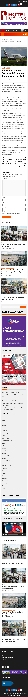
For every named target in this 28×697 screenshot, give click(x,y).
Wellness (4, 491)
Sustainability (5, 481)
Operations (4, 468)
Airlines (3, 67)
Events (3, 443)
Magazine (4, 453)
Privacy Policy (5, 663)
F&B (3, 445)
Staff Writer (5, 79)
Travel (12, 267)
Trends (3, 488)
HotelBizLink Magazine (7, 657)
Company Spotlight (6, 433)
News (3, 463)
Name (4, 197)
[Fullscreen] (24, 534)
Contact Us (4, 659)
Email (4, 202)
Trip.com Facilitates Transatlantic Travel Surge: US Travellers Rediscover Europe (7, 161)
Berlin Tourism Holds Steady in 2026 (10, 392)
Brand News (5, 428)
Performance (5, 476)
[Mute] (22, 534)
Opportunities (5, 470)
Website (4, 207)
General (4, 448)
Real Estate (4, 478)
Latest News (8, 67)
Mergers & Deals (6, 460)
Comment (5, 178)
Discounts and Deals (7, 440)
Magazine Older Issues (7, 455)
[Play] (3, 534)
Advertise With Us (6, 661)
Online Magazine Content (8, 465)
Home (3, 655)
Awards (4, 425)
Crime (3, 435)
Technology (4, 483)
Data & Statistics (6, 438)
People (4, 473)
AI (2, 418)
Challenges (3, 267)
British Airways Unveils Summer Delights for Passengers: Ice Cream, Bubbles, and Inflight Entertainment (20, 162)
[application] (14, 529)
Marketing (4, 458)
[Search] (23, 34)
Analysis (2, 295)
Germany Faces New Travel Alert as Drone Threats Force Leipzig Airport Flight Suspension (13, 272)
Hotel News (11, 248)
